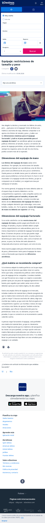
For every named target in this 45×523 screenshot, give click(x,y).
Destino (5, 31)
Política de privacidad (10, 469)
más (22, 517)
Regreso (25, 39)
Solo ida (7, 19)
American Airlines (9, 446)
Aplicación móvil (8, 435)
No (11, 371)
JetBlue (5, 452)
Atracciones (7, 428)
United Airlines (8, 449)
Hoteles (5, 424)
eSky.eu (11, 502)
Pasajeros (6, 47)
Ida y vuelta (9, 16)
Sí (2, 371)
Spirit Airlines (7, 443)
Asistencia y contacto (10, 472)
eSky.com (19, 502)
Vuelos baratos (8, 418)
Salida (4, 39)
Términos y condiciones (11, 463)
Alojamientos (7, 421)
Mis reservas (7, 466)
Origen (5, 23)
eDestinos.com (29, 502)
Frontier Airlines (8, 455)
